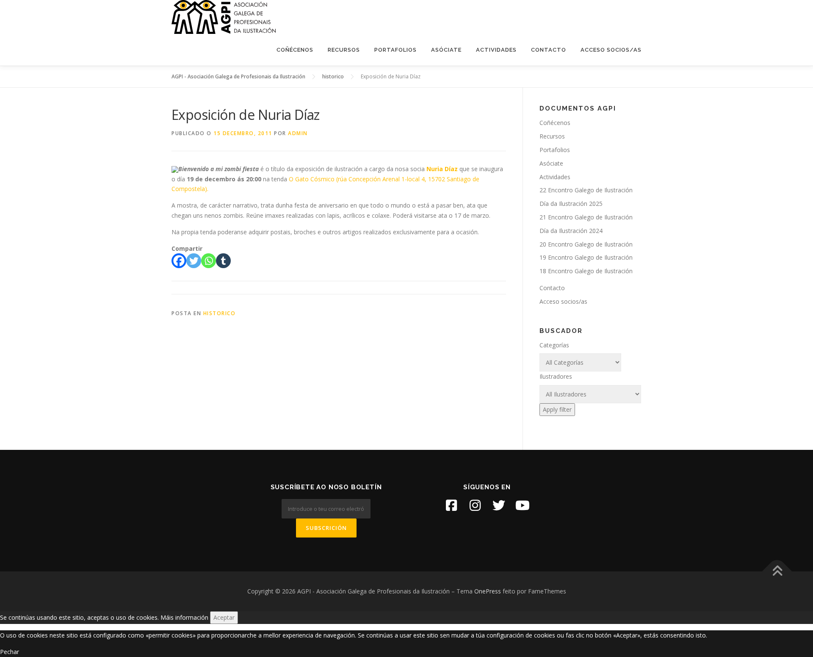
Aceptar (224, 617)
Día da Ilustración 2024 (571, 231)
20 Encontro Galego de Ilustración (586, 244)
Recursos (344, 50)
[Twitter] (193, 260)
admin (298, 133)
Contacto (548, 50)
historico (219, 313)
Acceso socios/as (611, 50)
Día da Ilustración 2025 (571, 204)
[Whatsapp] (208, 260)
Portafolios (395, 50)
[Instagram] (475, 505)
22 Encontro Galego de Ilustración (586, 190)
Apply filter (557, 409)
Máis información (184, 617)
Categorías (554, 345)
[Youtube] (522, 505)
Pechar (9, 652)
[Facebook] (178, 260)
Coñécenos (295, 50)
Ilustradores (555, 376)
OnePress (487, 591)
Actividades (496, 50)
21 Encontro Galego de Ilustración (586, 217)
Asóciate (446, 50)
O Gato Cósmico (312, 179)
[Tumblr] (223, 260)
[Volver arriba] (777, 572)
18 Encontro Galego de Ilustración (586, 271)
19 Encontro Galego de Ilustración (586, 257)
